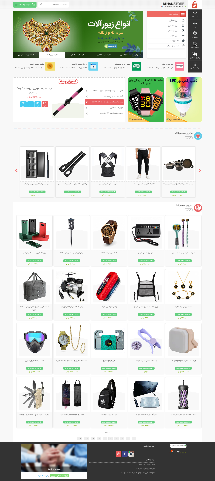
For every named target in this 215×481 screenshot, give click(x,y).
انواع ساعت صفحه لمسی (129, 55)
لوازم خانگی (174, 20)
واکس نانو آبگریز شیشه (109, 307)
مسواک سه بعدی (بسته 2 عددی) (183, 253)
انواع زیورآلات (52, 55)
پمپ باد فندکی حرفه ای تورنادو (72, 307)
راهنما (195, 27)
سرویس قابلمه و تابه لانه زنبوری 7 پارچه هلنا (179, 184)
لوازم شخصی (173, 25)
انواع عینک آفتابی (104, 55)
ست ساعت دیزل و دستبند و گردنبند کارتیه (71, 361)
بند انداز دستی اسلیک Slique (146, 361)
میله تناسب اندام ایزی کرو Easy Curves (107, 102)
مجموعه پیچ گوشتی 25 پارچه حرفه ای (37, 184)
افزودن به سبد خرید (179, 192)
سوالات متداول (195, 68)
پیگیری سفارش (195, 58)
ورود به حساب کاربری (59, 476)
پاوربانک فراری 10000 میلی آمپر (34, 253)
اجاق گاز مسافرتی (116, 108)
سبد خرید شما (25, 5)
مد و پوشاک (174, 41)
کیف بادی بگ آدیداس (109, 415)
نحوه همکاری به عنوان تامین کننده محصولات (138, 473)
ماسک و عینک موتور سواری (34, 361)
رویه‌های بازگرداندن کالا (145, 469)
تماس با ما (194, 48)
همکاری (195, 37)
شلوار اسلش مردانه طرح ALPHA (143, 184)
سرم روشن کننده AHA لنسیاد (111, 113)
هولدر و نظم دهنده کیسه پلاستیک (72, 415)
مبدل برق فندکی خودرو (146, 253)
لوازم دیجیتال (173, 30)
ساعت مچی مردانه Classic (109, 253)
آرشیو (189, 138)
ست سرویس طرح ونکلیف (183, 307)
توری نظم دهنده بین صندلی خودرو (146, 307)
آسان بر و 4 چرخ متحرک (114, 96)
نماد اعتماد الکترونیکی (146, 465)
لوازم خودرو (174, 36)
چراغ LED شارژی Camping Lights (183, 361)
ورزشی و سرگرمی (172, 46)
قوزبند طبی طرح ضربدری (107, 184)
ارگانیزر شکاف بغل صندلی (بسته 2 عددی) (72, 184)
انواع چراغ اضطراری (26, 55)
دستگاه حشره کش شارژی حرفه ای (183, 415)
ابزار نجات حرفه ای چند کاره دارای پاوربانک (34, 415)
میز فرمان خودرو (109, 361)
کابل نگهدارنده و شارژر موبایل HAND (108, 91)
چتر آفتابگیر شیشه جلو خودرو (146, 415)
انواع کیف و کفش (78, 55)
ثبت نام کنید (43, 476)
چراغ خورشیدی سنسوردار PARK (72, 253)
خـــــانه (195, 17)
